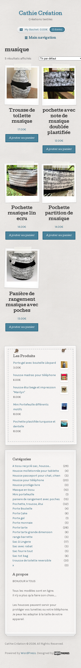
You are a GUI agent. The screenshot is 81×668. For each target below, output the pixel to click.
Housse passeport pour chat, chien (36, 475)
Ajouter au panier (22, 138)
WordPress (28, 653)
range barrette (22, 537)
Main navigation (42, 38)
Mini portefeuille (23, 494)
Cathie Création (40, 13)
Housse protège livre (26, 485)
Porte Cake (19, 513)
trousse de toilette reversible (31, 560)
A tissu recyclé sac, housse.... (31, 466)
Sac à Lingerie (21, 541)
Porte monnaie (22, 523)
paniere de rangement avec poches (36, 499)
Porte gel (18, 518)
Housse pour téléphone (28, 480)
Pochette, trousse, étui (27, 504)
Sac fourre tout (22, 551)
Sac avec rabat (22, 546)
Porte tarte (19, 527)
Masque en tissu (23, 490)
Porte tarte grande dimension (32, 532)
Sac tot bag (20, 556)
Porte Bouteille (22, 508)
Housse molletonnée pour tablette (35, 471)
